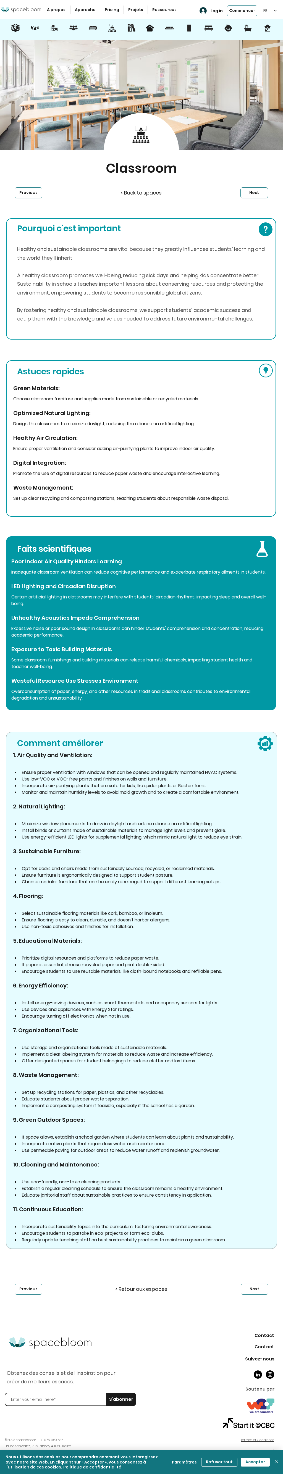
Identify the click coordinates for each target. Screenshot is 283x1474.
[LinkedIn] (258, 1374)
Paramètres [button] (184, 1462)
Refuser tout (219, 1462)
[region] (15, 31)
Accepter (255, 1462)
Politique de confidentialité (92, 1467)
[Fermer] (276, 1462)
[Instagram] (270, 1374)
